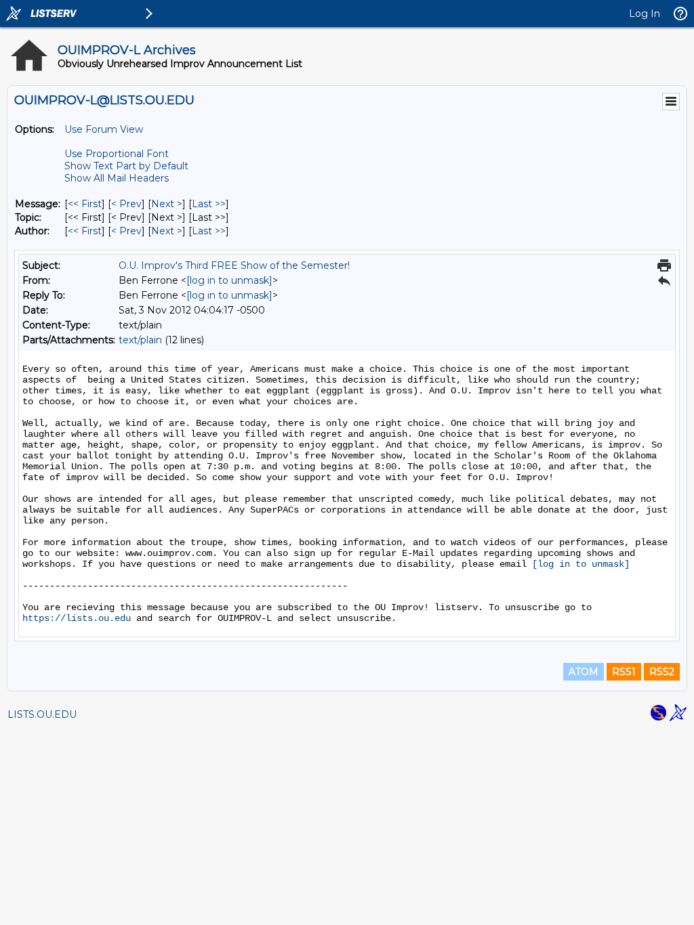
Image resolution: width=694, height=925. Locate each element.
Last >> (209, 204)
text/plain (140, 340)
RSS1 (624, 672)
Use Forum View (103, 129)
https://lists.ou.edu (76, 618)
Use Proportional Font (116, 154)
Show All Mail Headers (116, 178)
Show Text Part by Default (126, 166)
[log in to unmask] (229, 280)
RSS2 (661, 672)
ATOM (583, 672)
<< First (85, 204)
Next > (166, 204)
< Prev (126, 204)
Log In (644, 13)
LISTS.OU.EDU (42, 714)
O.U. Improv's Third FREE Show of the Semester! (234, 265)
